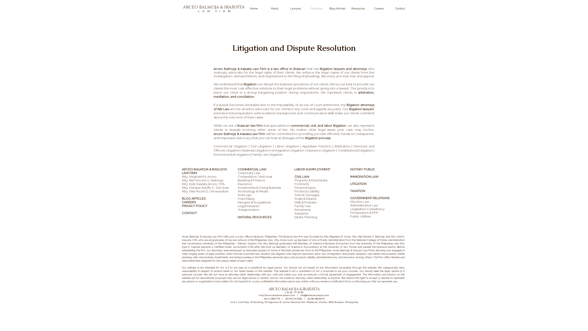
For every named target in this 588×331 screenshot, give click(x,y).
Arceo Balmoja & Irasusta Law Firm (240, 69)
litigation (250, 84)
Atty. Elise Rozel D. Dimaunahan (205, 191)
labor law (320, 253)
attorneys (217, 250)
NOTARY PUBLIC (362, 169)
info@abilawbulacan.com (314, 295)
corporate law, (251, 253)
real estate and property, (382, 253)
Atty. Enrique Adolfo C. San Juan (205, 187)
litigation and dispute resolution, (295, 253)
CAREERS (189, 202)
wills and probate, (203, 257)
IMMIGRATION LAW (364, 176)
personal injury (281, 257)
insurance (348, 257)
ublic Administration (333, 240)
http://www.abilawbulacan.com (277, 295)
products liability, (305, 257)
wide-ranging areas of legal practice (203, 253)
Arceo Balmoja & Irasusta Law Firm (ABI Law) (208, 236)
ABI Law (223, 109)
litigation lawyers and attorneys (343, 69)
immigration (333, 253)
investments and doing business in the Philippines (243, 257)
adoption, (361, 253)
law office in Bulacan (251, 236)
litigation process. (318, 138)
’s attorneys (380, 250)
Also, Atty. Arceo (277, 240)
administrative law (326, 257)
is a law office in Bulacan (285, 69)
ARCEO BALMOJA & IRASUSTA (204, 169)
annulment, (348, 253)
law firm (298, 236)
